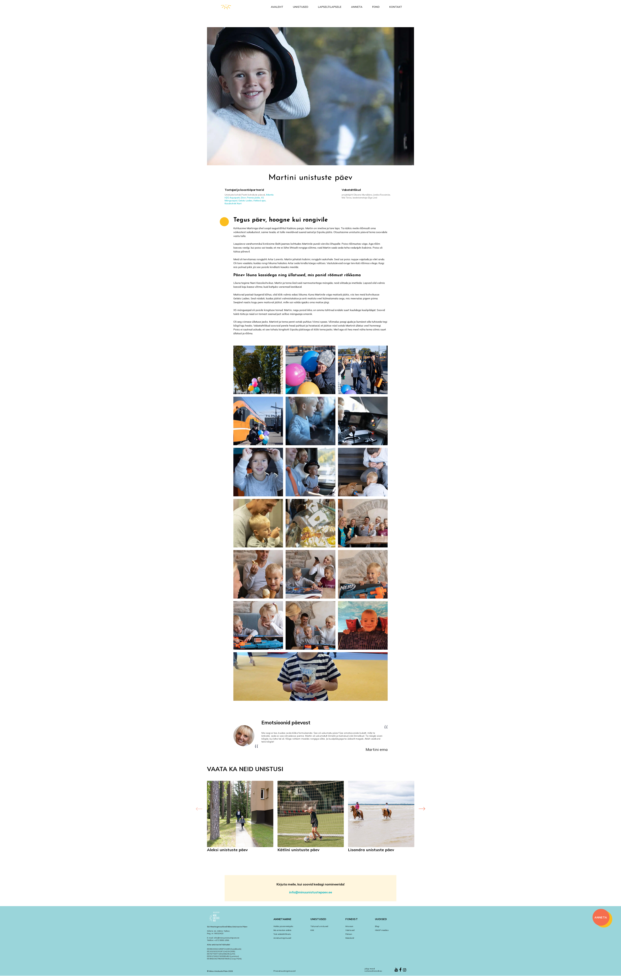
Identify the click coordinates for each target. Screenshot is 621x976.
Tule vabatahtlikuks (282, 934)
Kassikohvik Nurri (233, 203)
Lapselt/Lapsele (329, 6)
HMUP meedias (382, 930)
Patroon (348, 934)
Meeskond (349, 938)
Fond (376, 6)
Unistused (300, 6)
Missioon (349, 926)
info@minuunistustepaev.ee (310, 892)
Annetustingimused (282, 938)
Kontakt (395, 6)
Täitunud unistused (319, 926)
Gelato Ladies (245, 200)
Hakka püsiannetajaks (283, 926)
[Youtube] (396, 970)
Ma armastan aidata (282, 930)
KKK (312, 930)
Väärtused (349, 930)
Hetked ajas (259, 200)
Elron (243, 197)
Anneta (356, 6)
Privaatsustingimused (284, 971)
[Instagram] (404, 970)
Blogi (377, 926)
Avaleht (277, 6)
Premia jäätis (253, 197)
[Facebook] (400, 970)
